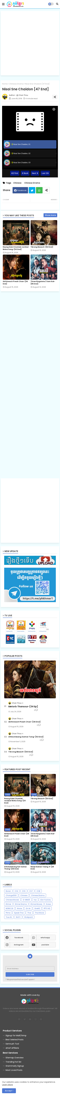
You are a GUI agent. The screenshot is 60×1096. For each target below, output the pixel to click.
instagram (18, 945)
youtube (45, 945)
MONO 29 (9, 908)
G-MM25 (26, 900)
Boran (8, 891)
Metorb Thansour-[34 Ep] (23, 706)
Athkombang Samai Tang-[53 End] (26, 737)
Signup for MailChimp (16, 1035)
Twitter (32, 190)
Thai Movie (39, 913)
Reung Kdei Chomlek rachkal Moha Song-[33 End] (16, 248)
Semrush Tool (12, 1043)
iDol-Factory (45, 900)
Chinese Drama (16, 83)
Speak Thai (19, 913)
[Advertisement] (30, 43)
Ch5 (24, 891)
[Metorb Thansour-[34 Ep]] (30, 679)
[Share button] (46, 190)
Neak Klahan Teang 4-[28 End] (42, 868)
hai (35, 900)
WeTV (18, 917)
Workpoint (28, 917)
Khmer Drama (21, 904)
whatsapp (45, 937)
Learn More (7, 1084)
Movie (19, 908)
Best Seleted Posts (14, 1039)
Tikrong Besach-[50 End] (42, 247)
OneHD (37, 908)
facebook (18, 937)
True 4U (9, 917)
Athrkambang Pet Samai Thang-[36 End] (15, 868)
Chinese (17, 183)
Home (5, 83)
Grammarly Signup (15, 1065)
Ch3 (16, 891)
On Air (28, 908)
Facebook (22, 190)
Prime (8, 913)
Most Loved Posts (14, 1070)
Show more (50, 215)
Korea (48, 904)
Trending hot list (13, 1061)
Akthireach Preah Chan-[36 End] (15, 282)
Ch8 (38, 891)
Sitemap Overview (14, 1057)
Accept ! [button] (9, 1090)
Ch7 (31, 891)
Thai (29, 913)
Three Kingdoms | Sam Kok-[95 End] (43, 282)
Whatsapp (39, 190)
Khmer (8, 904)
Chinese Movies (12, 900)
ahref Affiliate (12, 1048)
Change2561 (11, 895)
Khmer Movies (36, 904)
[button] (57, 4)
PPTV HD (47, 908)
